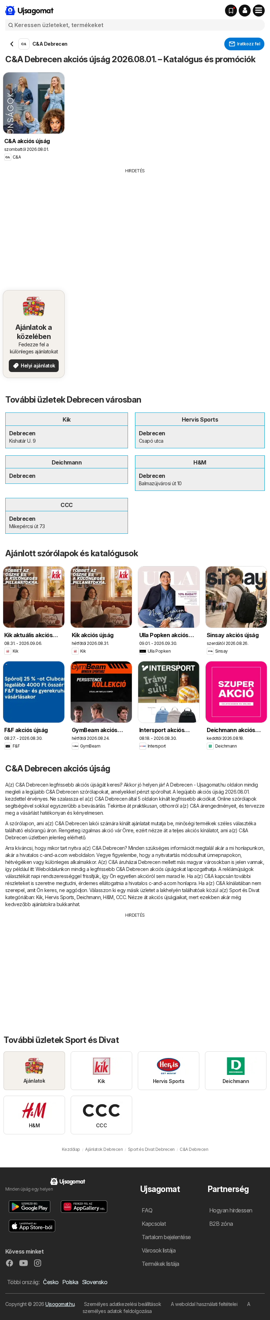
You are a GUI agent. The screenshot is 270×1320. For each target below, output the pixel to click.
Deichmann (89, 897)
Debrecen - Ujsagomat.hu (197, 785)
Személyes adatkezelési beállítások (122, 1304)
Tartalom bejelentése (166, 1237)
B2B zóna (221, 1223)
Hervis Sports (59, 897)
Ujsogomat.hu (60, 1304)
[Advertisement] (135, 227)
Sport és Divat (244, 890)
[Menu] (259, 11)
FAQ (147, 1210)
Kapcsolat (154, 1223)
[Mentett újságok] (231, 11)
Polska (70, 1282)
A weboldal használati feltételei (204, 1304)
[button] (245, 11)
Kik (39, 897)
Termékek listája (160, 1263)
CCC (121, 897)
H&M (108, 897)
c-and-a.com (53, 855)
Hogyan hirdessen (230, 1210)
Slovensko (94, 1282)
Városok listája (158, 1250)
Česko (50, 1282)
